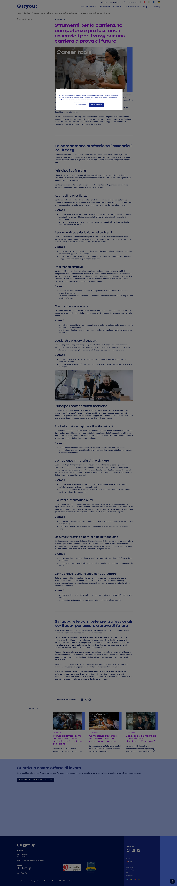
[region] (89, 99)
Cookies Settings (81, 104)
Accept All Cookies (96, 104)
